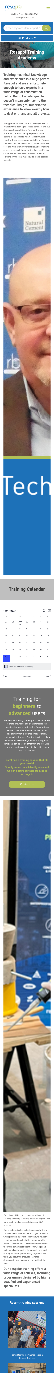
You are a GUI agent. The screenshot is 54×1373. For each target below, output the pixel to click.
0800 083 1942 (31, 14)
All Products (25, 38)
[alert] (27, 666)
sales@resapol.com (25, 17)
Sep (47, 676)
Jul (6, 676)
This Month (27, 676)
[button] (46, 28)
